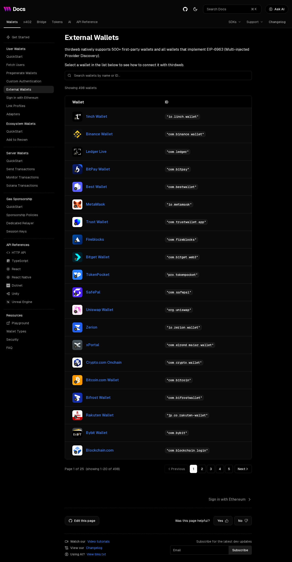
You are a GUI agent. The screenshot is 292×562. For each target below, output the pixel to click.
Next (241, 469)
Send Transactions (20, 169)
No (240, 521)
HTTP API (19, 252)
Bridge (41, 22)
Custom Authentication (23, 81)
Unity (15, 293)
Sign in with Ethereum (22, 97)
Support (253, 22)
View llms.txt (96, 554)
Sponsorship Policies (22, 215)
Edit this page (84, 521)
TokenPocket (98, 274)
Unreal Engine (22, 302)
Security (12, 339)
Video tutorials (98, 541)
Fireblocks (95, 239)
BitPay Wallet (98, 169)
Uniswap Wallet (99, 310)
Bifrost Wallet (98, 397)
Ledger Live (96, 151)
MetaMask (95, 204)
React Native (21, 277)
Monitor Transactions (22, 177)
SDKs (233, 22)
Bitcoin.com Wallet (102, 380)
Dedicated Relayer (20, 223)
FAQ (9, 348)
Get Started (20, 37)
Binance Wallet (99, 134)
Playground (20, 323)
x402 (27, 22)
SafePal (93, 292)
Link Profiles (15, 106)
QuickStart (14, 56)
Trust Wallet (97, 222)
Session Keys (16, 231)
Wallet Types (16, 331)
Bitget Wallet (98, 257)
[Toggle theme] (195, 9)
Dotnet (17, 285)
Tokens (57, 22)
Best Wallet (96, 187)
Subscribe (240, 550)
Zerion (91, 327)
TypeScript (20, 261)
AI (69, 22)
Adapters (13, 114)
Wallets (12, 22)
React (16, 269)
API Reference (87, 22)
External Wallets (18, 89)
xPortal (92, 345)
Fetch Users (15, 65)
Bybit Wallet (96, 433)
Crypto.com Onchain (104, 362)
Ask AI (279, 9)
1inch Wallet (96, 116)
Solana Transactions (22, 185)
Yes (220, 521)
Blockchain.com (100, 450)
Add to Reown (17, 139)
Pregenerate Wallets (21, 73)
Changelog (277, 22)
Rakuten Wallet (100, 415)
